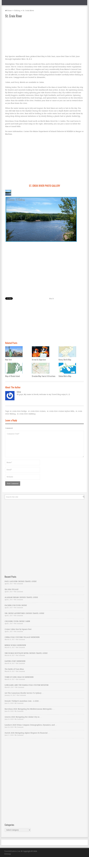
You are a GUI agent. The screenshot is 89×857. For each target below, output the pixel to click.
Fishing (17, 10)
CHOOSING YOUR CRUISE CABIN (17, 621)
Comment (9, 428)
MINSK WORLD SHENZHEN (15, 645)
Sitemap (7, 854)
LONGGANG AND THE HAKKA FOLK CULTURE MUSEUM (26, 685)
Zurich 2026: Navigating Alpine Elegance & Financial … (27, 733)
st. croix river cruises (36, 411)
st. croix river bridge (18, 411)
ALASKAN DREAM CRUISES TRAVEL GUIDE (21, 597)
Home (9, 10)
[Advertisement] (44, 36)
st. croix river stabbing (26, 414)
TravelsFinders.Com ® (13, 851)
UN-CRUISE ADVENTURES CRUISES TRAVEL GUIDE (24, 613)
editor (19, 392)
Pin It (51, 299)
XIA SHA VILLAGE (11, 589)
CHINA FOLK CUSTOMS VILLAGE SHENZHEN (22, 637)
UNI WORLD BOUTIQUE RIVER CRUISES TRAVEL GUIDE (26, 653)
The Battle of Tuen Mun (14, 669)
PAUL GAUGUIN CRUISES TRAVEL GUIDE (21, 581)
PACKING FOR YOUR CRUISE (16, 605)
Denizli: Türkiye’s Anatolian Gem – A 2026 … (23, 701)
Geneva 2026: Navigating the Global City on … (23, 717)
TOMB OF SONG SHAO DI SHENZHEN (19, 677)
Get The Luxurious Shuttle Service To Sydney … (24, 693)
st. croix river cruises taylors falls (60, 411)
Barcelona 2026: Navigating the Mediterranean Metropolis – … (30, 709)
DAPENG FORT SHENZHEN (15, 661)
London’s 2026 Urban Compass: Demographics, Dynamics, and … (31, 725)
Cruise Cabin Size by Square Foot (18, 629)
